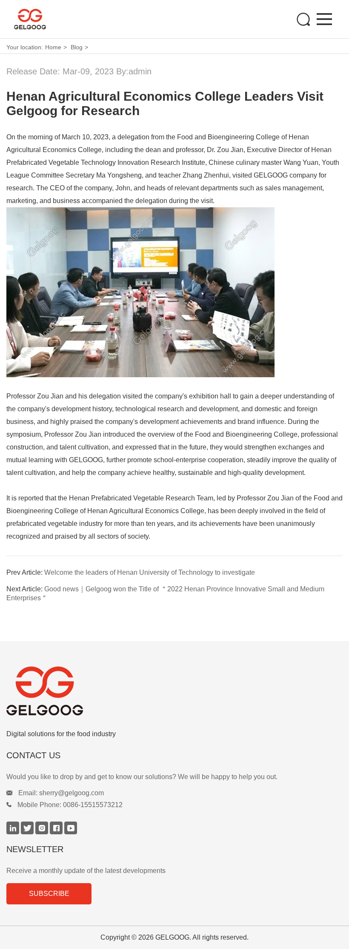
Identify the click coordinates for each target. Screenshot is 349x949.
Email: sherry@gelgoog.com (61, 792)
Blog (77, 47)
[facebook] (57, 832)
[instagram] (42, 832)
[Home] (46, 19)
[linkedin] (13, 832)
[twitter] (28, 832)
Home (53, 47)
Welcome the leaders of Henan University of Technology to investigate (149, 572)
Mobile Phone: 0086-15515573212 (70, 804)
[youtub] (70, 832)
